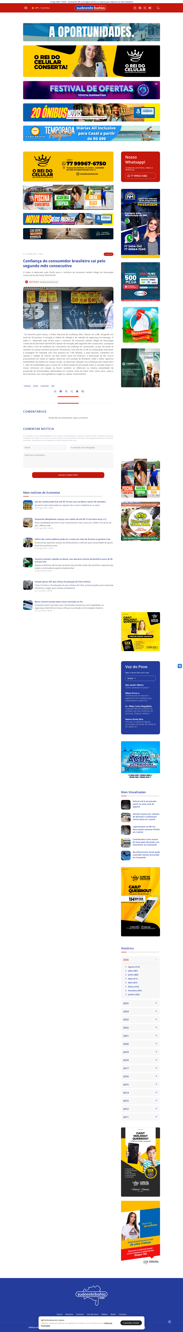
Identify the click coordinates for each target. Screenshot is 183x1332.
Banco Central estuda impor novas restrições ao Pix (59, 601)
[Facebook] (140, 8)
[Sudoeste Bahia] (90, 7)
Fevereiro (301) (135, 990)
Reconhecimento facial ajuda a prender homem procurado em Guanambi (146, 855)
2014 (126, 1092)
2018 (126, 1060)
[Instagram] (135, 8)
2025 (126, 1003)
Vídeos (104, 1314)
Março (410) (133, 986)
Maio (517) (133, 978)
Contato (122, 1314)
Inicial (59, 1314)
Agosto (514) (134, 967)
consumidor (45, 386)
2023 (126, 1019)
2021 (126, 1035)
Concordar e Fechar (131, 1323)
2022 (126, 1027)
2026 (126, 959)
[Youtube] (150, 8)
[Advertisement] (140, 423)
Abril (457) (132, 982)
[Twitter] (145, 8)
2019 (126, 1052)
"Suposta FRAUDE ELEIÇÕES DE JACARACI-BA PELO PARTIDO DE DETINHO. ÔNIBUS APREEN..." (139, 711)
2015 (126, 1084)
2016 (126, 1076)
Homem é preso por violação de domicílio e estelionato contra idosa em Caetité (146, 817)
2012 (126, 1108)
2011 (126, 1117)
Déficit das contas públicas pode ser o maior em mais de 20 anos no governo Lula (72, 539)
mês (53, 386)
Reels (113, 1314)
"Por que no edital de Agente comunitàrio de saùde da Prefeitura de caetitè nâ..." (140, 724)
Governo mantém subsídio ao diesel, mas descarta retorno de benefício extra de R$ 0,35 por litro (73, 560)
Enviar (131, 678)
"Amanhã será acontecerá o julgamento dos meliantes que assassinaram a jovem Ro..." (138, 698)
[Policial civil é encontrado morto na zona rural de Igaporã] (126, 804)
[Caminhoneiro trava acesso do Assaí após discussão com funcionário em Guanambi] (126, 842)
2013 (126, 1100)
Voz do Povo (92, 1314)
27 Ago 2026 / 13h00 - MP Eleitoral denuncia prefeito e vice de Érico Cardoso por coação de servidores (102, 2)
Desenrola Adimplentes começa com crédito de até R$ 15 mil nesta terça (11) (70, 519)
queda (35, 386)
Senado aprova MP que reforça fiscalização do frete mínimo (62, 581)
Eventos (80, 1314)
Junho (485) (133, 974)
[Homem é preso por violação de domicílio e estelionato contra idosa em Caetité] (126, 817)
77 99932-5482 (138, 175)
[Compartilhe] (72, 391)
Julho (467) (133, 970)
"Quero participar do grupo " (137, 687)
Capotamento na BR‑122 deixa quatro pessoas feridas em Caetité (146, 829)
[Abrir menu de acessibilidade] (169, 1322)
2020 (126, 1043)
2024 (126, 1011)
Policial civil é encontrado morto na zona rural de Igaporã (144, 804)
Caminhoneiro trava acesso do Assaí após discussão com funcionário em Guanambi (146, 842)
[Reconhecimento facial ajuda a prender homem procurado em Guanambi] (126, 855)
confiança (27, 386)
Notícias (69, 1314)
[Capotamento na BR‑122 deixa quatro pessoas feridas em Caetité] (126, 830)
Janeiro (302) (134, 994)
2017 (126, 1068)
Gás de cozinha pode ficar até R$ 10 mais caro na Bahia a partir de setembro (70, 501)
